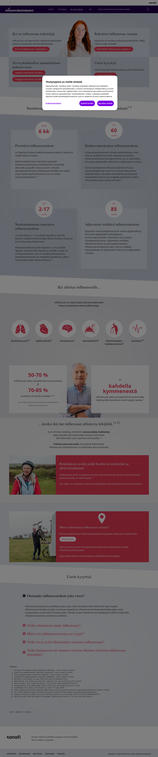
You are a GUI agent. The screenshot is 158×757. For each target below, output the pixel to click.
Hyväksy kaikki (105, 103)
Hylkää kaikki (87, 103)
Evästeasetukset (53, 103)
